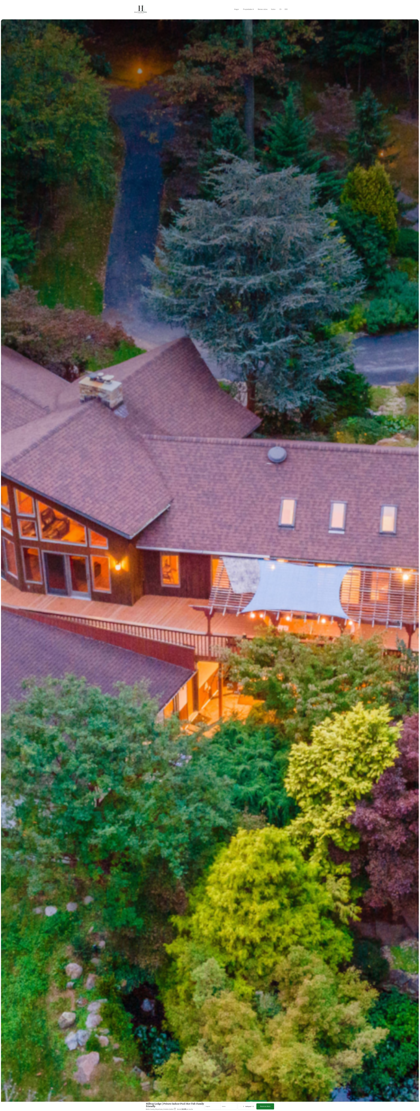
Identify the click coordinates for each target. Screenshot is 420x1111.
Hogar (236, 9)
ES (280, 9)
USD (286, 9)
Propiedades (248, 9)
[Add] (253, 1106)
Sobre (273, 9)
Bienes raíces (263, 9)
